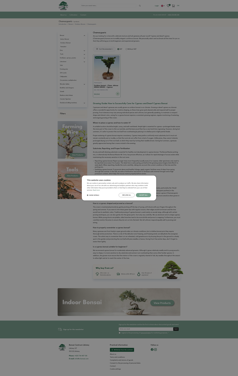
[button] (93, 195)
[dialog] (119, 188)
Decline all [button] (126, 195)
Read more (96, 190)
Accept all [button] (143, 195)
